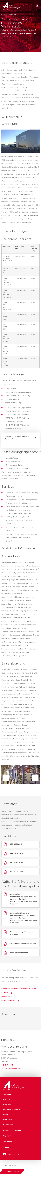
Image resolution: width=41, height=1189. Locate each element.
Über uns (7, 1104)
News (5, 1114)
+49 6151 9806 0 (7, 1065)
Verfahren (7, 1094)
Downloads (7, 1119)
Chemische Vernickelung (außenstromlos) (18, 988)
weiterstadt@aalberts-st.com (12, 1068)
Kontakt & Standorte (11, 1109)
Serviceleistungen (8, 1000)
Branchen (7, 1099)
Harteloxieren (6, 996)
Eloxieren (5, 992)
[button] (20, 438)
